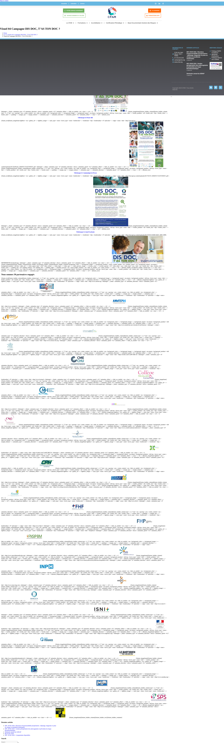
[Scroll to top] (171, 96)
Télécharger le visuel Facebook (85, 232)
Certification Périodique (114, 23)
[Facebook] (211, 87)
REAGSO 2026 (9, 733)
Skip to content (4, 0)
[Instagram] (220, 87)
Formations (82, 23)
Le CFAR (69, 23)
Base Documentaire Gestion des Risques (142, 23)
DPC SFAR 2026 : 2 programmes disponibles (17, 735)
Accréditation (95, 23)
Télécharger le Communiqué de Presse (85, 173)
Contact (82, 3)
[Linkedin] (215, 87)
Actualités (64, 3)
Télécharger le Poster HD (85, 117)
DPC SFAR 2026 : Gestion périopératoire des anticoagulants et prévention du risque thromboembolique (197, 66)
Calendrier (73, 3)
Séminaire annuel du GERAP (13, 732)
